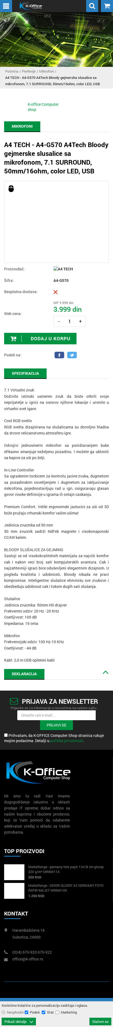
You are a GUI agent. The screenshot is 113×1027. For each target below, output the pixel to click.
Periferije (29, 71)
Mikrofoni (46, 71)
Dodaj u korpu (49, 338)
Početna (11, 71)
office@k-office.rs (27, 959)
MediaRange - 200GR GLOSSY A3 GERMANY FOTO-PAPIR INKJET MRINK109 (66, 887)
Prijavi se (56, 725)
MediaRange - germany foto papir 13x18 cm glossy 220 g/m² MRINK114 (66, 869)
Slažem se (100, 1021)
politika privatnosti (66, 740)
